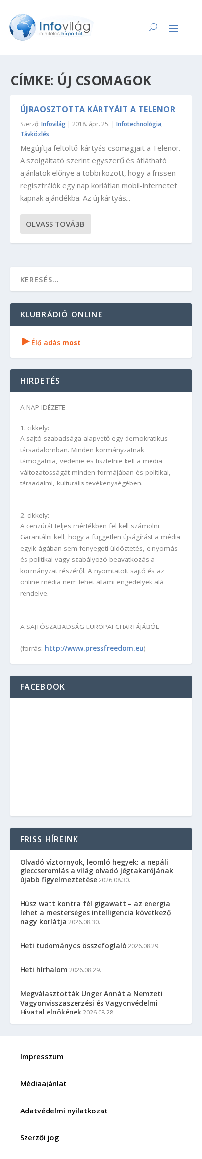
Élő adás (51, 342)
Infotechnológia (138, 124)
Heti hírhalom (44, 969)
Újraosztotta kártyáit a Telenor (98, 109)
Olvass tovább (55, 224)
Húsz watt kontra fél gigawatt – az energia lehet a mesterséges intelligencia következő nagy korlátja (95, 912)
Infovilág (53, 124)
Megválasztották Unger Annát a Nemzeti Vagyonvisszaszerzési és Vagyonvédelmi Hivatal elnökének (91, 1002)
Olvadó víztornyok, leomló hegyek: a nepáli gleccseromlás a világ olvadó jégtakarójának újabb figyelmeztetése (96, 870)
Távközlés (34, 134)
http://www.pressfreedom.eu (94, 647)
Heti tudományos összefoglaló (73, 945)
